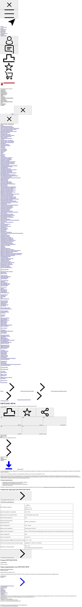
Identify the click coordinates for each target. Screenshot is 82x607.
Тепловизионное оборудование (6, 126)
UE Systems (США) (4, 367)
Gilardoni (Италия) (3, 302)
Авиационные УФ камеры (5, 259)
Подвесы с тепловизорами (5, 266)
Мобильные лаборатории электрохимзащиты (9, 251)
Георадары (2, 223)
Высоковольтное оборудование (6, 199)
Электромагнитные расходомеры (6, 243)
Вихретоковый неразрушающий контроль (8, 172)
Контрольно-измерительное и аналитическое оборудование (11, 233)
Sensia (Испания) (3, 353)
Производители (3, 29)
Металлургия (2, 569)
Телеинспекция (3, 227)
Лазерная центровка (4, 180)
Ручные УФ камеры (4, 257)
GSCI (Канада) (3, 303)
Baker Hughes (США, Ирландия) (6, 271)
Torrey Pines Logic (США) (5, 365)
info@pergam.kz (3, 587)
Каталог (2, 28)
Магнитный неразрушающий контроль (7, 174)
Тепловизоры (3, 156)
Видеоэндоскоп (3, 94)
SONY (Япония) (3, 357)
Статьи (1, 153)
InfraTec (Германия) (4, 310)
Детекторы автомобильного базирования (8, 187)
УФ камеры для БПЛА (4, 260)
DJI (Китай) (2, 281)
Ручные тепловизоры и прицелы (6, 214)
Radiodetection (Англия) (4, 345)
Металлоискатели (3, 229)
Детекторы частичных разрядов (6, 205)
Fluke (1, 297)
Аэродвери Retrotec (4, 167)
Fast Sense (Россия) (4, 294)
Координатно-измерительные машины (7, 183)
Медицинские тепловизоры (5, 158)
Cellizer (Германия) (4, 275)
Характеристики (3, 459)
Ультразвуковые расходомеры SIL (6, 238)
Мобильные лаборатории (5, 132)
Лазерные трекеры (3, 184)
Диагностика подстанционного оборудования (9, 201)
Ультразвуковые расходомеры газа (6, 239)
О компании (2, 30)
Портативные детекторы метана (6, 190)
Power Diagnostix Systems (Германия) (7, 340)
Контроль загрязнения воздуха (6, 267)
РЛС (1, 102)
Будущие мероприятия (4, 144)
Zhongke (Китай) (3, 372)
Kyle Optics (2, 315)
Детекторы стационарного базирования (8, 189)
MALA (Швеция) (3, 318)
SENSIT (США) (3, 354)
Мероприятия (3, 31)
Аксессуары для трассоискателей (6, 222)
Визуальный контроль (4, 173)
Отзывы (2, 460)
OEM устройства (3, 218)
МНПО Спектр (3, 375)
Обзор (2, 458)
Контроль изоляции (4, 228)
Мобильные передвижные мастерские (7, 255)
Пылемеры (2, 246)
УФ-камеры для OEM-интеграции (6, 258)
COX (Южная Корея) (4, 277)
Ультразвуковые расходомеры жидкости (8, 240)
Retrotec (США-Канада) (4, 346)
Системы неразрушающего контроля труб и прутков (10, 177)
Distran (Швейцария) (4, 280)
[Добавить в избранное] (27, 412)
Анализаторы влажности (5, 235)
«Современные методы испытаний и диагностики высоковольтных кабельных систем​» (59, 487)
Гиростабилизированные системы (6, 101)
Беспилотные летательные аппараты (7, 135)
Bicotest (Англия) (3, 273)
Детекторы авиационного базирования (7, 186)
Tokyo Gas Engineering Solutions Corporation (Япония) (10, 364)
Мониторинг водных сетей (5, 226)
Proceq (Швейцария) (4, 341)
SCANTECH (2, 350)
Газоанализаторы (3, 234)
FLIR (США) (2, 296)
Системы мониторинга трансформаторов (8, 200)
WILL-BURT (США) (4, 369)
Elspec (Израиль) (3, 290)
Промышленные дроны (4, 265)
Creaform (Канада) (3, 278)
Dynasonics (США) (4, 285)
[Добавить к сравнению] (9, 412)
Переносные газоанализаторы (6, 192)
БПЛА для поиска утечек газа (6, 263)
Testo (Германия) (3, 363)
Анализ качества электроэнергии (6, 206)
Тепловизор (3, 89)
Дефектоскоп (3, 91)
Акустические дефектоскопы (5, 181)
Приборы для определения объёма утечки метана (9, 193)
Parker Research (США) (4, 335)
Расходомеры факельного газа (6, 242)
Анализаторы (3, 99)
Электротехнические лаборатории (6, 249)
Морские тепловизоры (4, 164)
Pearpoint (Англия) (3, 338)
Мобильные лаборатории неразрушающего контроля (10, 250)
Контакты (2, 34)
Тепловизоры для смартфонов (6, 159)
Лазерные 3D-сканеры (4, 178)
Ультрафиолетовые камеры (5, 134)
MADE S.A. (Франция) (4, 317)
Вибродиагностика (4, 179)
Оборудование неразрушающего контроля (8, 129)
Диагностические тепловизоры (6, 157)
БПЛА (2, 95)
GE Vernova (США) (4, 301)
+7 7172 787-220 (3, 27)
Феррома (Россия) (3, 382)
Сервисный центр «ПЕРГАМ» (6, 138)
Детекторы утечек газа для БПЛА (6, 188)
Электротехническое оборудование (7, 98)
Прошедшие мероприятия (5, 145)
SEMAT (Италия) (3, 352)
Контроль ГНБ (3, 230)
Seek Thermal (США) (4, 351)
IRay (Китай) (2, 312)
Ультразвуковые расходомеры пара (7, 241)
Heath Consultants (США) (5, 307)
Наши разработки (3, 149)
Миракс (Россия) (3, 374)
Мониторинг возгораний (5, 219)
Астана (1, 26)
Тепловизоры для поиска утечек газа (7, 163)
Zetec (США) (2, 371)
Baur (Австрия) (3, 272)
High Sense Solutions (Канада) (6, 308)
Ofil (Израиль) (3, 330)
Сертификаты (3, 148)
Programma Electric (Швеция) (5, 342)
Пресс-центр (2, 32)
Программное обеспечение (5, 168)
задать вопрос (3, 576)
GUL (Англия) (3, 305)
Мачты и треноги (4, 100)
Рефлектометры (3, 231)
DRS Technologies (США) (5, 283)
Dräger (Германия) (3, 282)
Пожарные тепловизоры (5, 160)
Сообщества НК (3, 150)
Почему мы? (2, 147)
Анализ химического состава (5, 176)
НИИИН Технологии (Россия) (6, 377)
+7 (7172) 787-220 (3, 586)
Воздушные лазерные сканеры (6, 182)
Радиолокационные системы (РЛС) (7, 217)
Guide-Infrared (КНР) (4, 304)
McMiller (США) (3, 320)
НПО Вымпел (3, 378)
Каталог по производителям (5, 136)
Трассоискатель (3, 92)
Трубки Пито (2, 247)
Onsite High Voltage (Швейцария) (6, 331)
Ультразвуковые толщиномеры (6, 171)
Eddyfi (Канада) (3, 287)
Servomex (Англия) (4, 355)
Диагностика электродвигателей (6, 195)
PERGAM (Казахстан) (4, 339)
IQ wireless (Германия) (4, 311)
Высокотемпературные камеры (6, 166)
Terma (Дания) (3, 362)
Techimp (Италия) (3, 361)
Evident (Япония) (3, 291)
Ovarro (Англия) (3, 333)
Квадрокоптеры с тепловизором (6, 264)
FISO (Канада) (3, 295)
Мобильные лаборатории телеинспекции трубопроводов (11, 253)
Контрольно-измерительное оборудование (8, 131)
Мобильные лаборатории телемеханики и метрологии (10, 254)
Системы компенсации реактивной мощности (9, 204)
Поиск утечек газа (3, 133)
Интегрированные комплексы (6, 216)
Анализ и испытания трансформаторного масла (9, 198)
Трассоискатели (3, 221)
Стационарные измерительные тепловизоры (8, 165)
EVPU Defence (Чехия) (4, 292)
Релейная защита (3, 203)
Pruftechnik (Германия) (4, 343)
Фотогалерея (2, 154)
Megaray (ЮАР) (3, 322)
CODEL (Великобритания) (5, 276)
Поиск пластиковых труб (5, 224)
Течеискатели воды (4, 225)
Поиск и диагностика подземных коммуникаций (9, 128)
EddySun (2, 288)
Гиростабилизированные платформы (7, 215)
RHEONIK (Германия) (4, 347)
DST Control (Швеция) (4, 284)
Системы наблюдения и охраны (6, 130)
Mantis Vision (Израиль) (4, 319)
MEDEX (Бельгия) (3, 321)
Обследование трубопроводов (6, 232)
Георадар (2, 105)
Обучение (2, 139)
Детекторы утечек (4, 93)
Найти (12, 114)
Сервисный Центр (3, 33)
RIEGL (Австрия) (3, 348)
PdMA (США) (3, 337)
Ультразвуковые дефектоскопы (6, 170)
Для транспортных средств (5, 261)
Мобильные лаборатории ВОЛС (6, 252)
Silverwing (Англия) (4, 356)
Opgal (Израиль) (3, 332)
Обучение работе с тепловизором (6, 140)
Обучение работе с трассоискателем (7, 141)
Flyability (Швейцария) (4, 298)
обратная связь (3, 35)
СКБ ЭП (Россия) (3, 380)
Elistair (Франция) (3, 289)
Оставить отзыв (3, 562)
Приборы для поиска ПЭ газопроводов (7, 191)
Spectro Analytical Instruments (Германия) (8, 358)
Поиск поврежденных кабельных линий (8, 196)
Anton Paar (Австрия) (4, 269)
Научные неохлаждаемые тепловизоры (7, 161)
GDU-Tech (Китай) (4, 300)
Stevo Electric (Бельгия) (4, 359)
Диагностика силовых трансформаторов (8, 197)
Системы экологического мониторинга (7, 244)
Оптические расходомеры (5, 245)
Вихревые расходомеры (4, 236)
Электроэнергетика (9, 569)
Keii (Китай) (2, 314)
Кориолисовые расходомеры (5, 237)
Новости (2, 152)
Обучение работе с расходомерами (7, 142)
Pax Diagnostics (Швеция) (5, 336)
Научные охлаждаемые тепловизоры (7, 162)
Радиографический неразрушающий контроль (9, 175)
